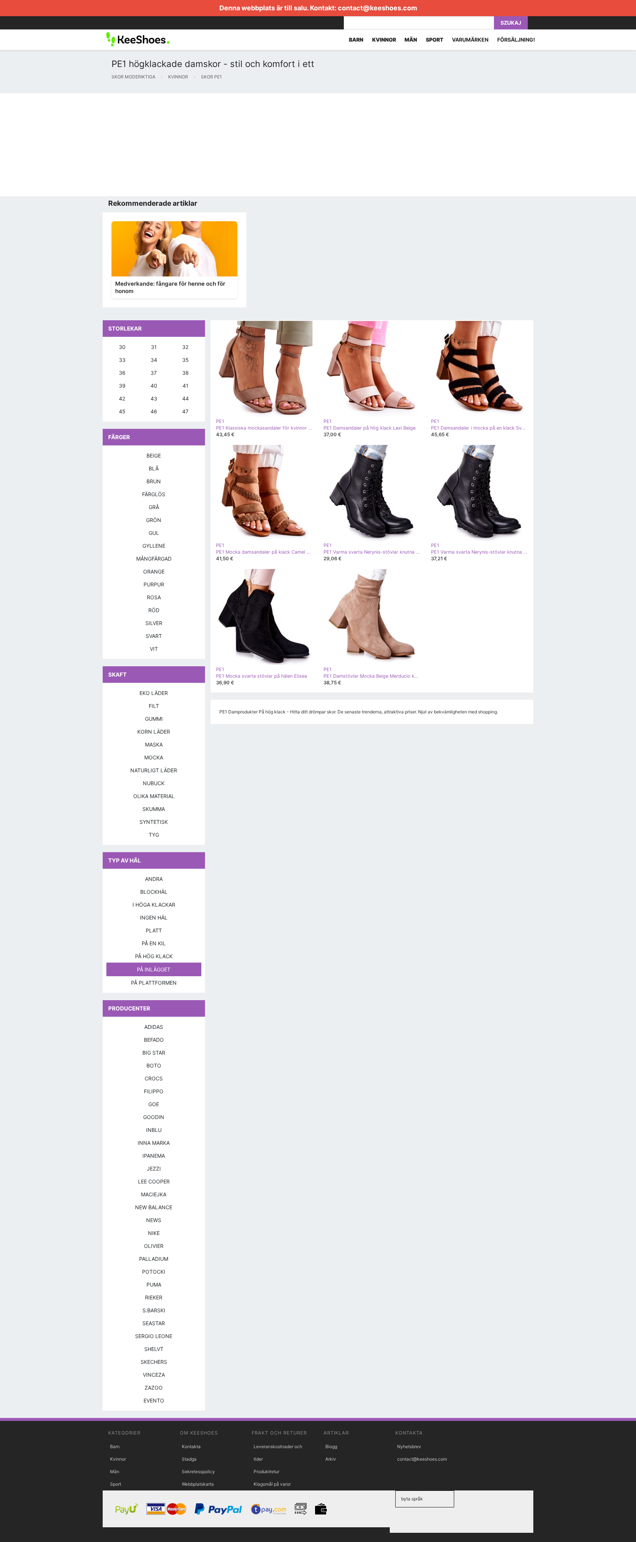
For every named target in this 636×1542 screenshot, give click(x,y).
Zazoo (154, 1387)
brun (153, 481)
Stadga (189, 1459)
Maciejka (153, 1194)
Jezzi (154, 1168)
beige (153, 455)
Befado (154, 1040)
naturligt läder (153, 770)
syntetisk (153, 822)
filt (154, 706)
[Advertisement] (221, 144)
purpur (154, 584)
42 (122, 398)
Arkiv (330, 1459)
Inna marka (154, 1143)
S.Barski (153, 1310)
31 (154, 347)
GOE (153, 1104)
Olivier (153, 1246)
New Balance (153, 1207)
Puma (153, 1284)
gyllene (153, 546)
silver (153, 623)
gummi (154, 719)
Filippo (153, 1091)
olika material (153, 796)
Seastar (153, 1323)
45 (122, 411)
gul (154, 533)
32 (185, 347)
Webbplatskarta (198, 1484)
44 (185, 398)
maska (154, 744)
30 (122, 347)
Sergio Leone (153, 1336)
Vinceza (154, 1375)
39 (122, 385)
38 (185, 373)
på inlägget (153, 969)
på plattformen (154, 983)
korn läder (153, 731)
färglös (153, 494)
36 (122, 373)
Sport (115, 1484)
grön (153, 520)
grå (154, 507)
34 (154, 360)
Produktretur (266, 1471)
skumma (153, 809)
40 (154, 385)
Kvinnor (118, 1459)
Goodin (153, 1117)
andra (154, 879)
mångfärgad (154, 558)
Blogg (331, 1446)
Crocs (154, 1078)
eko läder (153, 693)
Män (114, 1471)
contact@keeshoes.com (377, 8)
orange (154, 571)
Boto (153, 1065)
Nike (154, 1233)
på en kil (154, 943)
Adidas (153, 1027)
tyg (154, 835)
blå (154, 468)
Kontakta (191, 1446)
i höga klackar (153, 904)
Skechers (154, 1362)
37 (154, 373)
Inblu (154, 1130)
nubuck (154, 783)
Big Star (153, 1052)
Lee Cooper (154, 1181)
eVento (154, 1400)
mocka (153, 757)
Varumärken (470, 39)
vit (154, 649)
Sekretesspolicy (198, 1471)
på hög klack (154, 956)
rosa (154, 597)
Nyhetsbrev (409, 1446)
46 (154, 411)
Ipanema (153, 1156)
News (153, 1220)
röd (153, 610)
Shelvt (153, 1349)
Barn (115, 1446)
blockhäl (153, 892)
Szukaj (511, 23)
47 (185, 411)
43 (154, 398)
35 (185, 360)
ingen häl (153, 917)
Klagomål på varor (272, 1484)
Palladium (153, 1259)
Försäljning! (516, 39)
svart (154, 636)
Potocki (153, 1271)
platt (154, 930)
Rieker (153, 1297)
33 (122, 360)
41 (185, 385)
